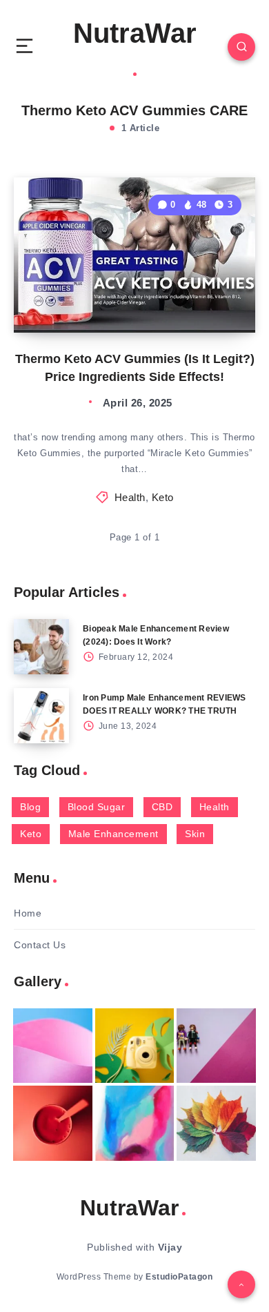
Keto (163, 497)
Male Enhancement (113, 833)
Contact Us (40, 944)
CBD (162, 806)
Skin (195, 833)
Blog (30, 806)
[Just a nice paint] (135, 1123)
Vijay (170, 1247)
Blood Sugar (97, 806)
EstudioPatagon (179, 1277)
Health (130, 497)
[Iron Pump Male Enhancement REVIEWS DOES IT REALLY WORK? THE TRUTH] (41, 715)
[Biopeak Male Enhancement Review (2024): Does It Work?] (41, 646)
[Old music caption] (216, 1046)
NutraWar (135, 33)
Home (27, 913)
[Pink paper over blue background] (52, 1046)
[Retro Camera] (135, 1046)
